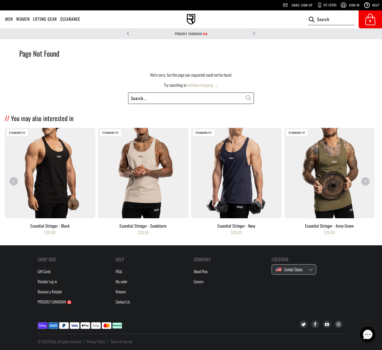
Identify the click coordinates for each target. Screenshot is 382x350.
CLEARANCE (70, 19)
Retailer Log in (47, 281)
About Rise (201, 271)
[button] (368, 334)
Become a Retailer (50, 291)
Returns (121, 291)
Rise (53, 341)
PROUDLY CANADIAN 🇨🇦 (191, 33)
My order (121, 281)
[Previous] (13, 181)
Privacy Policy (96, 341)
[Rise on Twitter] (303, 324)
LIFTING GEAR (45, 19)
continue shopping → (202, 85)
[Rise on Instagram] (339, 324)
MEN (9, 19)
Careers (198, 281)
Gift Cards (44, 271)
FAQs (119, 271)
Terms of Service (122, 341)
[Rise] (191, 19)
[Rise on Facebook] (315, 324)
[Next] (365, 181)
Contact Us (123, 302)
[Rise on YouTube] (327, 324)
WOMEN (23, 19)
